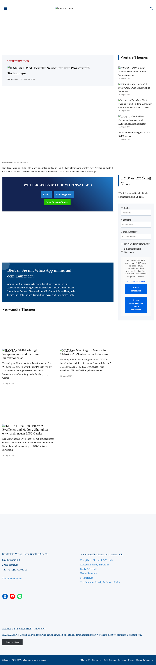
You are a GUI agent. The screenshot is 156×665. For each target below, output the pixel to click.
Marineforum (86, 577)
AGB (88, 660)
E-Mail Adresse (129, 232)
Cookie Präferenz (109, 660)
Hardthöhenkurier (88, 573)
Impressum (122, 660)
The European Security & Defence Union (100, 582)
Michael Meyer (12, 79)
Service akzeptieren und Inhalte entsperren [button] (136, 305)
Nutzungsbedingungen (144, 660)
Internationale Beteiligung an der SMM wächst (134, 134)
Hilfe (82, 660)
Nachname (126, 219)
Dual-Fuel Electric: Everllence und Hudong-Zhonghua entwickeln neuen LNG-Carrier (25, 429)
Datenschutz (96, 660)
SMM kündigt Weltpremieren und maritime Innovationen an (20, 354)
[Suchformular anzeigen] (151, 8)
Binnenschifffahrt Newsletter (132, 250)
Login (46, 194)
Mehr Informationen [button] (136, 281)
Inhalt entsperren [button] (136, 289)
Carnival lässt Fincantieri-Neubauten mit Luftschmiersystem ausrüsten (132, 120)
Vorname (125, 207)
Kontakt (131, 660)
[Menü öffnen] (5, 8)
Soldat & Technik (88, 569)
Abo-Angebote (63, 194)
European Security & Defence (94, 564)
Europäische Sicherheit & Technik (96, 560)
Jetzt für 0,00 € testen (57, 202)
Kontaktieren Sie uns (12, 578)
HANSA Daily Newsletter (136, 244)
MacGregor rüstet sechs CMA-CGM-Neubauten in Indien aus (84, 352)
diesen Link (67, 295)
